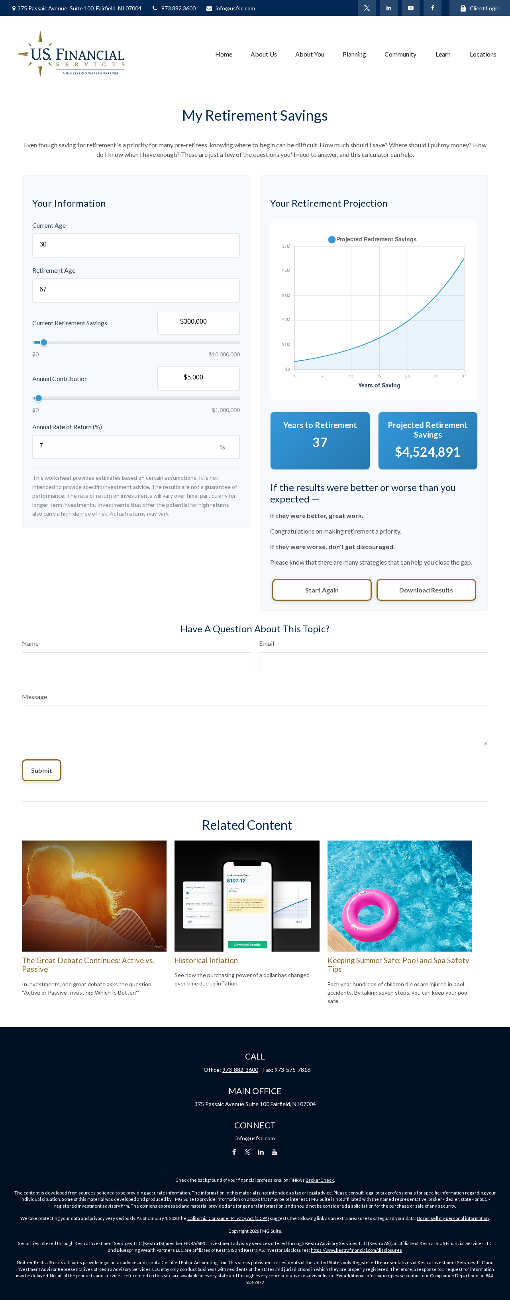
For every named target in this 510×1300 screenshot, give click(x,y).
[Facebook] (432, 8)
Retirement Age (53, 270)
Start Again (322, 590)
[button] (223, 53)
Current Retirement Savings (69, 322)
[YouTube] (411, 8)
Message (34, 696)
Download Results (426, 590)
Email (266, 643)
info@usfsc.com (235, 8)
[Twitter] (367, 8)
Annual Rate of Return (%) (67, 426)
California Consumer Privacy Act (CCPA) (228, 1218)
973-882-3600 (240, 1069)
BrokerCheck (320, 1180)
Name (30, 643)
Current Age (49, 225)
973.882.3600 (178, 8)
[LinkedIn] (389, 8)
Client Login (485, 8)
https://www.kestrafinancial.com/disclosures (356, 1250)
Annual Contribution (60, 378)
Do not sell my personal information (453, 1218)
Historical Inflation (206, 960)
